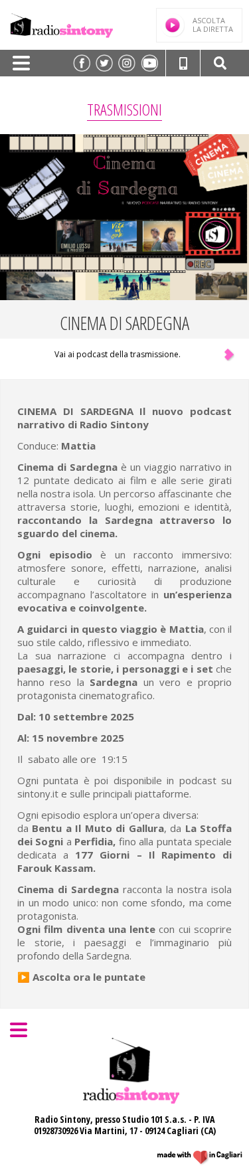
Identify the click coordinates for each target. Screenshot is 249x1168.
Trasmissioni (124, 109)
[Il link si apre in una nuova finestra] (81, 63)
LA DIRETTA (213, 24)
